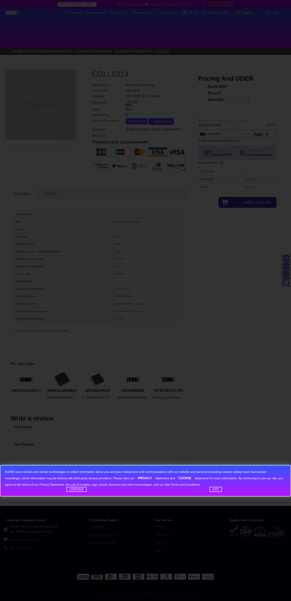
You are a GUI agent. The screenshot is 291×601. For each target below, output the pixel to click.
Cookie (185, 478)
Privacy (145, 478)
